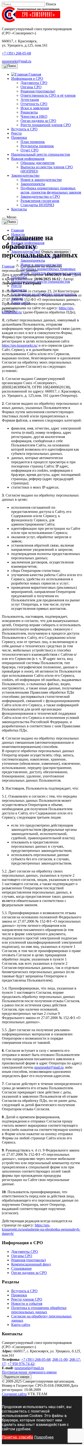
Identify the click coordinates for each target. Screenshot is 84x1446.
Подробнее (44, 1437)
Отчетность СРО (34, 104)
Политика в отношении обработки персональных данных (38, 1310)
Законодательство (25, 175)
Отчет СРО (29, 150)
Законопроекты (33, 184)
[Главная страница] (31, 21)
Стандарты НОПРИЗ (37, 205)
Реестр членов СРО (26, 1299)
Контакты (19, 209)
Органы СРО (31, 87)
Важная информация (27, 159)
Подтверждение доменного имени (29, 1372)
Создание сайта (14, 1394)
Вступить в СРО (24, 129)
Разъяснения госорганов (40, 201)
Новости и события (26, 1304)
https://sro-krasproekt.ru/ (20, 345)
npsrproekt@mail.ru (16, 61)
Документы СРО (34, 83)
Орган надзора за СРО (38, 121)
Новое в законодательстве (41, 180)
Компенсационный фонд (31, 1264)
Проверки (19, 138)
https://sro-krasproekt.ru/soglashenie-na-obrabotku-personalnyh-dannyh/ (41, 1229)
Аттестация (30, 100)
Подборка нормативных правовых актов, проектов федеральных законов (51, 190)
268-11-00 (59, 1359)
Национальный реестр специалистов (40, 154)
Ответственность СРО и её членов (48, 95)
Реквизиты (29, 112)
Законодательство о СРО (40, 197)
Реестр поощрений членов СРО (46, 125)
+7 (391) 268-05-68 (16, 53)
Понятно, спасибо (17, 1437)
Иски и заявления (35, 108)
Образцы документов (38, 163)
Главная (17, 230)
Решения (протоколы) (38, 91)
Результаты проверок (37, 146)
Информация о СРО (27, 79)
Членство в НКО (34, 116)
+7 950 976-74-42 (20, 1364)
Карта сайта (20, 1325)
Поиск (51, 4)
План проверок (33, 142)
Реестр (16, 133)
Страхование (21, 1268)
